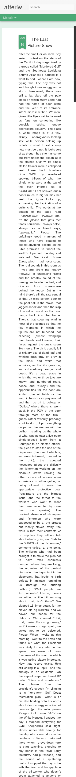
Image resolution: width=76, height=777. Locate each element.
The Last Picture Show (39, 42)
